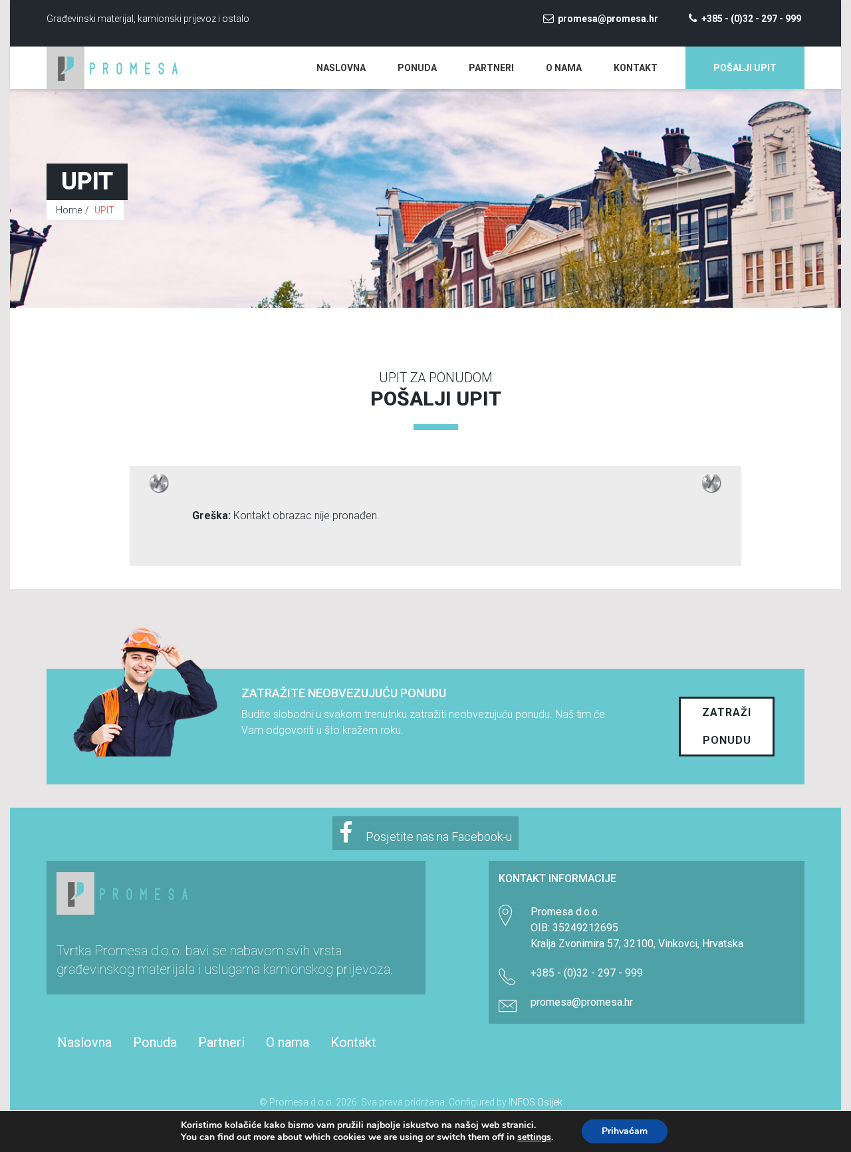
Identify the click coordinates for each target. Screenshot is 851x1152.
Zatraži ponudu (726, 726)
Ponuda (417, 67)
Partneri (491, 67)
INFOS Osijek (535, 1102)
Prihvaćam (625, 1131)
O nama (564, 67)
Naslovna (341, 67)
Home (69, 210)
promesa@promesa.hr (608, 18)
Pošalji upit (745, 67)
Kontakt (636, 67)
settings (534, 1137)
